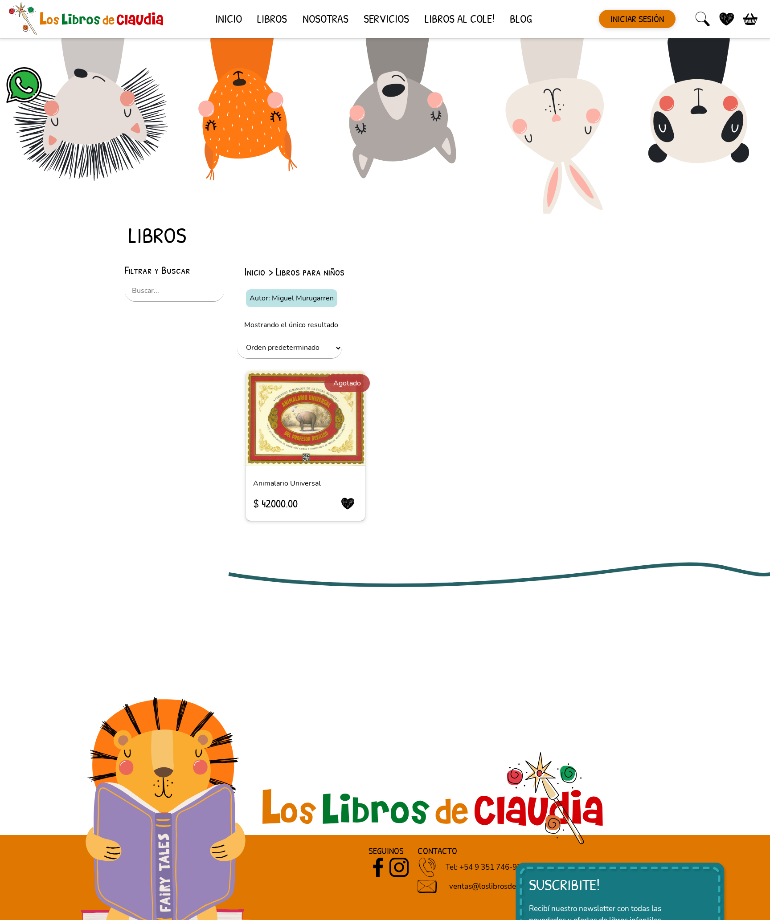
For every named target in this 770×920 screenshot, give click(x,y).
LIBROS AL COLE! (460, 18)
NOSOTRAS (325, 18)
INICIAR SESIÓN (637, 18)
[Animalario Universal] (305, 418)
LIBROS (272, 18)
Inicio (254, 271)
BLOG (521, 18)
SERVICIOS (386, 18)
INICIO (228, 18)
